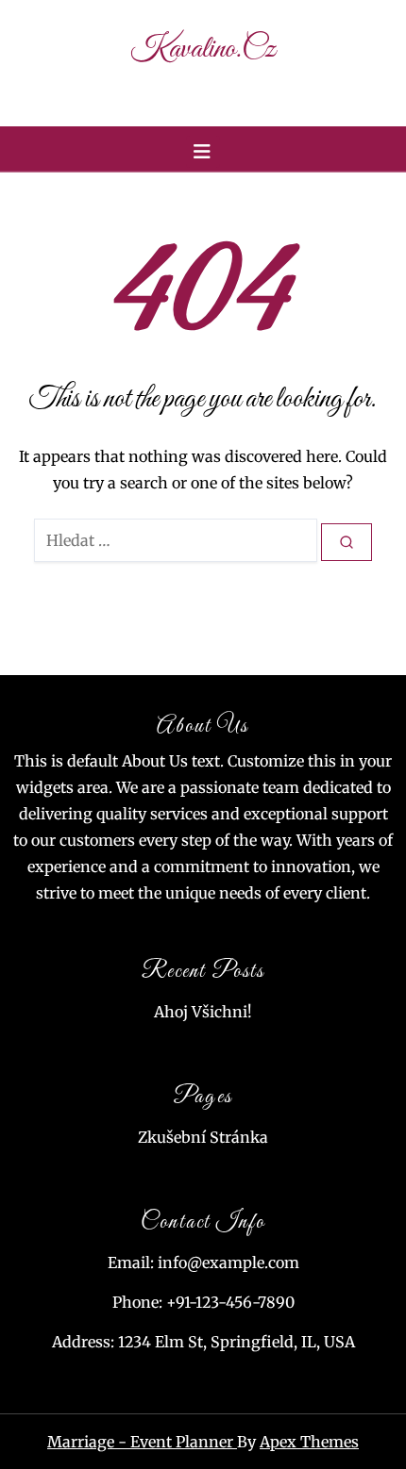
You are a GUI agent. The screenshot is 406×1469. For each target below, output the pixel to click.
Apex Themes (309, 1441)
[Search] (346, 542)
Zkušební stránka (203, 1137)
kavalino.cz (203, 49)
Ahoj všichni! (203, 1011)
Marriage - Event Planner (142, 1441)
